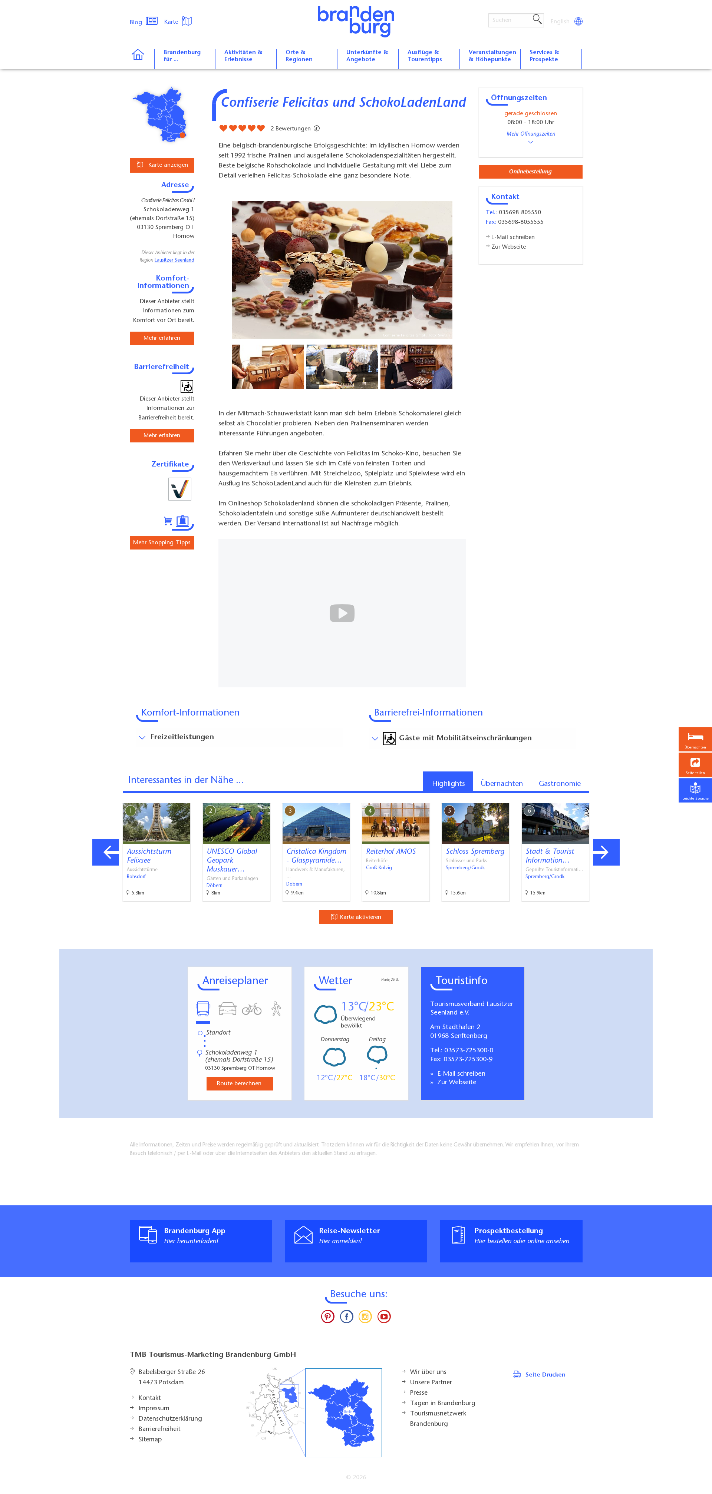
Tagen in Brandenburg (442, 1403)
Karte (172, 22)
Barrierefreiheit (159, 1429)
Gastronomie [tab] (560, 784)
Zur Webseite (456, 1082)
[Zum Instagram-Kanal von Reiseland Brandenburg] (365, 1318)
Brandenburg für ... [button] (182, 56)
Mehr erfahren (162, 338)
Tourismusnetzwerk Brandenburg (438, 1419)
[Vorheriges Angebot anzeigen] (105, 852)
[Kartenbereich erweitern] (645, 798)
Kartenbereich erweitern (609, 797)
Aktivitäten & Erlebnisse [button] (243, 56)
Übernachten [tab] (502, 784)
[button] (695, 765)
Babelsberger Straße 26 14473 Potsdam (172, 1377)
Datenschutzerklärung (170, 1419)
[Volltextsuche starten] (537, 19)
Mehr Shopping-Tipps (162, 543)
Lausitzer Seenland (174, 260)
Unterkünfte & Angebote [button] (367, 56)
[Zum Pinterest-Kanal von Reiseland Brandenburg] (328, 1318)
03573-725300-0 (468, 1051)
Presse (419, 1393)
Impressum (154, 1408)
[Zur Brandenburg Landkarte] (314, 1413)
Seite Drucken (545, 1375)
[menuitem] (561, 21)
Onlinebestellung (530, 172)
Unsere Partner (431, 1383)
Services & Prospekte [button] (544, 56)
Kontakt (150, 1398)
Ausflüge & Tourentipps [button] (425, 56)
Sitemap (150, 1440)
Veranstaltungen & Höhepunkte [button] (492, 56)
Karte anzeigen (167, 165)
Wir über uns (428, 1372)
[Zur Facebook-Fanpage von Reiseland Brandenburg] (346, 1318)
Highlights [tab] (448, 784)
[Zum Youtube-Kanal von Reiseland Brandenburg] (384, 1318)
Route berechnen (239, 1084)
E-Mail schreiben (460, 1074)
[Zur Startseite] (141, 59)
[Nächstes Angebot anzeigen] (606, 852)
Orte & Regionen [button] (299, 56)
